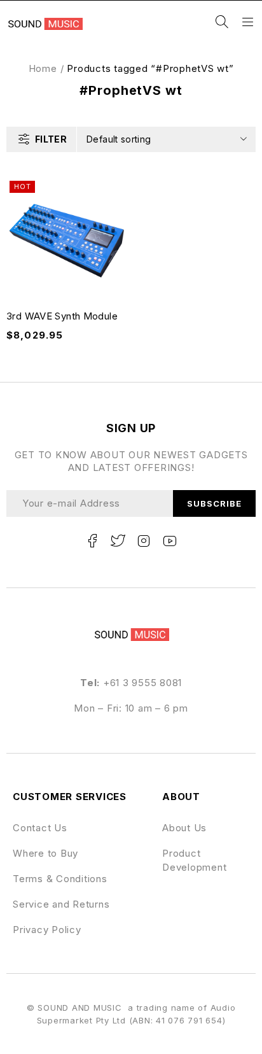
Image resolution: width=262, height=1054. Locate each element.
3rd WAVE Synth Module (62, 316)
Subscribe (214, 503)
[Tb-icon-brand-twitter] (118, 541)
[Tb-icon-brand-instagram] (143, 541)
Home (43, 68)
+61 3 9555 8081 (142, 683)
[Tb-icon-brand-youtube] (170, 541)
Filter (51, 139)
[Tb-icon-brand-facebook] (92, 541)
